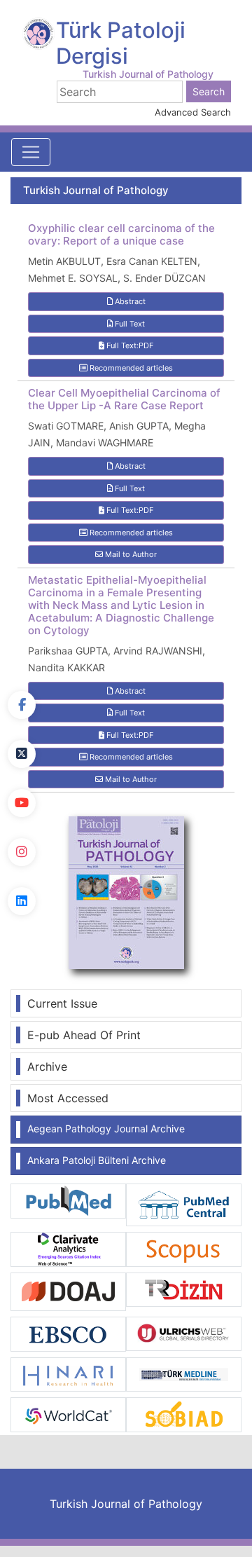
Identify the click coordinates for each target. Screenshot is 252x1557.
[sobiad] (183, 1414)
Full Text (129, 324)
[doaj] (68, 1291)
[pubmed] (68, 1200)
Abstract (129, 301)
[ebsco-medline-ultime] (68, 1333)
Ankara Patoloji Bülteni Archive (96, 1160)
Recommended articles (130, 368)
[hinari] (68, 1373)
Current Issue (62, 1003)
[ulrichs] (183, 1333)
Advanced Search (193, 112)
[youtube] (22, 803)
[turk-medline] (183, 1373)
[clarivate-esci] (68, 1248)
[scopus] (183, 1248)
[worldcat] (68, 1414)
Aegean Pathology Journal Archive (106, 1128)
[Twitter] (22, 754)
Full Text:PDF (128, 345)
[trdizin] (183, 1289)
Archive (47, 1066)
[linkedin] (22, 901)
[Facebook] (22, 705)
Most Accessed (67, 1098)
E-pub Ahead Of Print (84, 1035)
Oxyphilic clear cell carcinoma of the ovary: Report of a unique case (121, 234)
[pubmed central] (183, 1204)
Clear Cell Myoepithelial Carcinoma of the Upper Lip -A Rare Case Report (124, 399)
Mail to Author (130, 554)
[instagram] (22, 852)
